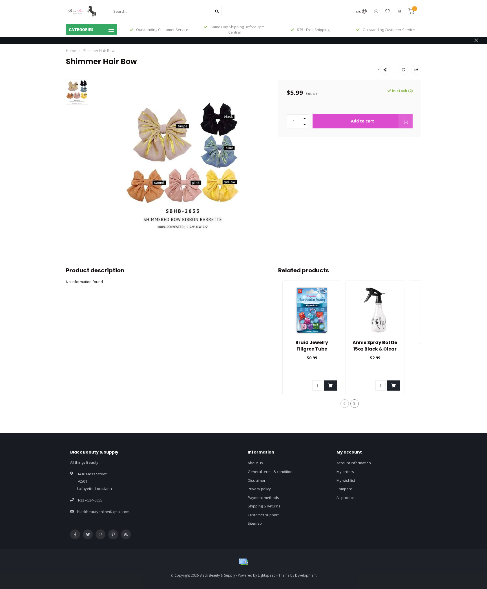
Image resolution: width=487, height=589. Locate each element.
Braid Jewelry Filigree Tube (311, 345)
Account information (354, 462)
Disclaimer (256, 480)
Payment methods (263, 497)
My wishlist (346, 480)
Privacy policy (259, 488)
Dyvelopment (305, 575)
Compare (344, 488)
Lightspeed (267, 575)
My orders (345, 471)
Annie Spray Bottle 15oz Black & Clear (375, 345)
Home (71, 50)
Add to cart (362, 121)
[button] (344, 403)
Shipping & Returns (264, 506)
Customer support (263, 514)
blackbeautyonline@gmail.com (103, 511)
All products (347, 497)
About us (255, 462)
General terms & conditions (271, 471)
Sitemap (255, 523)
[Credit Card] (243, 562)
